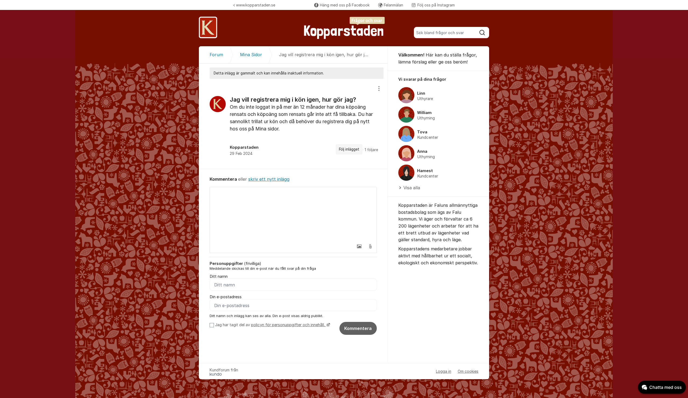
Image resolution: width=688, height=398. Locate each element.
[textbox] (293, 214)
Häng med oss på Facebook (345, 5)
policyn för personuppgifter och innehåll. (288, 324)
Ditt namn (219, 276)
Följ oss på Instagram (436, 5)
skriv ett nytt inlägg (268, 179)
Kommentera (358, 328)
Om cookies (468, 371)
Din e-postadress (226, 296)
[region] (293, 124)
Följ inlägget (349, 149)
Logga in (443, 371)
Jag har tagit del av (270, 324)
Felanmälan (393, 5)
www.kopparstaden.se (255, 5)
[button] (359, 246)
